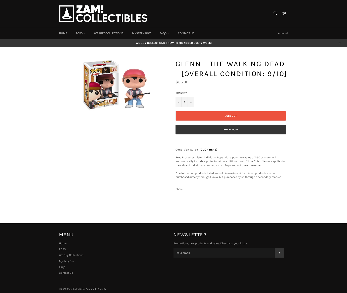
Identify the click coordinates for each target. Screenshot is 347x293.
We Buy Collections (108, 33)
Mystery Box (141, 33)
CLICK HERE (208, 149)
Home (63, 33)
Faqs (163, 33)
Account (283, 33)
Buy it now (231, 129)
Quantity (181, 93)
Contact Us (186, 33)
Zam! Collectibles (76, 289)
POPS (80, 33)
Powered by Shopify (96, 289)
